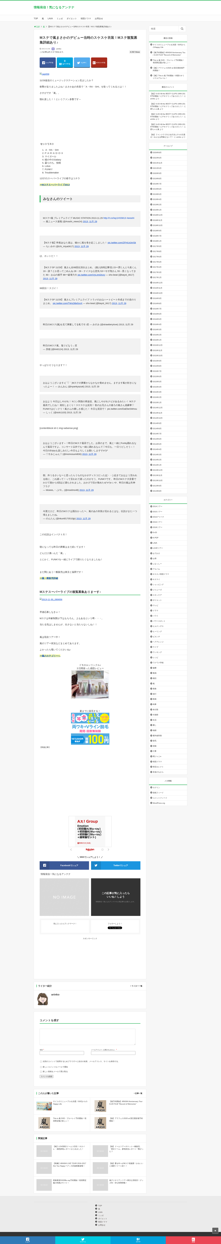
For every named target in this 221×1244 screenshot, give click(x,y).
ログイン (156, 787)
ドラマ (155, 610)
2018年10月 (158, 225)
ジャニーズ (157, 590)
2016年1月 (157, 340)
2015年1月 (157, 402)
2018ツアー (157, 527)
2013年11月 (157, 475)
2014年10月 (158, 418)
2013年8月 (157, 491)
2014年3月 (157, 455)
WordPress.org (159, 803)
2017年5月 (157, 262)
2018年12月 (158, 215)
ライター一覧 (137, 986)
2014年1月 (157, 465)
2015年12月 (158, 345)
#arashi (130, 218)
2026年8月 (157, 152)
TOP (36, 18)
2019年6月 (157, 189)
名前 (41, 1050)
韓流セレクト (158, 767)
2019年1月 (157, 210)
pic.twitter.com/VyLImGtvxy (91, 275)
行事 (154, 751)
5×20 (155, 532)
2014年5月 (157, 444)
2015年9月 (157, 361)
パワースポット (159, 621)
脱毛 (154, 741)
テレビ (155, 605)
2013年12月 (158, 470)
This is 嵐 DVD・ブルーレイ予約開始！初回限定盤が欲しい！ (168, 61)
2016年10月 (158, 293)
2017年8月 (157, 251)
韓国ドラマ (86, 18)
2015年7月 (157, 371)
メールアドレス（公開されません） (103, 1050)
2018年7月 (157, 236)
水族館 (155, 715)
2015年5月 (157, 382)
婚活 (154, 678)
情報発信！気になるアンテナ (54, 7)
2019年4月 (157, 199)
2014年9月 (157, 423)
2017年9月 (157, 246)
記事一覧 (138, 1093)
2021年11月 (157, 163)
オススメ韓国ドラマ (161, 574)
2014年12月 (158, 408)
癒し (154, 725)
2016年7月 (157, 309)
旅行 (154, 694)
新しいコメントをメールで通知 (55, 1067)
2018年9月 (157, 231)
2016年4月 (157, 324)
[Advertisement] (90, 122)
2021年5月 (157, 168)
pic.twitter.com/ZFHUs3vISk (122, 242)
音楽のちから (158, 772)
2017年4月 (157, 267)
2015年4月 (157, 387)
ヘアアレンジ (158, 642)
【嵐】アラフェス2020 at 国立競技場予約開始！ (169, 69)
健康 (154, 668)
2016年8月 (157, 303)
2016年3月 (157, 329)
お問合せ (99, 18)
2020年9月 (157, 173)
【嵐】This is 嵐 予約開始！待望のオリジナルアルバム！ (168, 77)
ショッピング (158, 584)
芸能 (154, 746)
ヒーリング (157, 631)
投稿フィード (158, 793)
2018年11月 (157, 220)
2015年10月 (158, 356)
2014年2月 (157, 460)
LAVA (50, 18)
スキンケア (157, 595)
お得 (154, 558)
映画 (154, 699)
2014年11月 (157, 413)
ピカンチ (156, 637)
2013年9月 (157, 486)
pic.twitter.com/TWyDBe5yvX (67, 303)
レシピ (155, 657)
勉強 (154, 673)
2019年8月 (157, 179)
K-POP (155, 538)
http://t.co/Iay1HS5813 (114, 218)
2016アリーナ (158, 517)
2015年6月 (157, 376)
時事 (154, 704)
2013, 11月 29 (90, 221)
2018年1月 (157, 241)
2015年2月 (157, 397)
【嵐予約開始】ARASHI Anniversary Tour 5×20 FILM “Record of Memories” (169, 53)
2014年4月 (157, 449)
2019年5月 (157, 194)
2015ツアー (157, 512)
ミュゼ (60, 18)
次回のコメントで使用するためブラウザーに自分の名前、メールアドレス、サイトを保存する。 (81, 1061)
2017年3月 (157, 272)
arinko (58, 49)
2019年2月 (157, 205)
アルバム (156, 569)
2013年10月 (158, 480)
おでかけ (156, 553)
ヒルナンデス (158, 626)
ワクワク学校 (158, 663)
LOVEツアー (158, 548)
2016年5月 (157, 319)
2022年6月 (157, 158)
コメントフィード (160, 798)
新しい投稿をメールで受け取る (55, 1071)
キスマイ (156, 579)
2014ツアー (157, 506)
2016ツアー (157, 522)
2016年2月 (157, 335)
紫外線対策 (157, 736)
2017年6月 (157, 257)
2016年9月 (157, 298)
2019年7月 (157, 184)
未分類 (155, 710)
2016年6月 (157, 314)
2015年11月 (157, 350)
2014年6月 (157, 439)
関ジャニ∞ (157, 756)
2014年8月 (157, 428)
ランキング (157, 652)
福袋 (154, 730)
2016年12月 (158, 283)
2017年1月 (157, 277)
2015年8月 (157, 366)
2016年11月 (157, 288)
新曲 (154, 689)
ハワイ (155, 616)
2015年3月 (157, 392)
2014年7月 (157, 434)
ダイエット (72, 18)
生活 (154, 720)
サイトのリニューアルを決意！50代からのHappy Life (169, 46)
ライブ (155, 647)
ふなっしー (157, 564)
